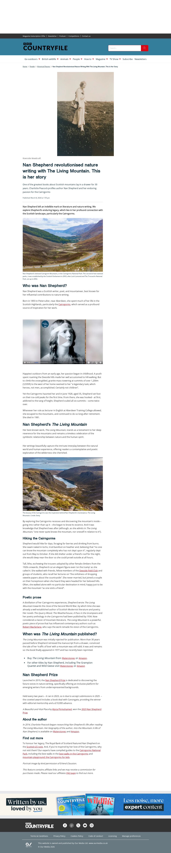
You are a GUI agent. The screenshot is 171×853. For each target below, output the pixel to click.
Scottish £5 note (35, 746)
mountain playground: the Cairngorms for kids (46, 757)
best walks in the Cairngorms (73, 753)
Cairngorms (64, 304)
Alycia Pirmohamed (62, 709)
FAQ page (71, 773)
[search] (144, 48)
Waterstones (68, 658)
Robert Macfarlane (32, 626)
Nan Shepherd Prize (55, 680)
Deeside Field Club (88, 570)
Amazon (83, 658)
